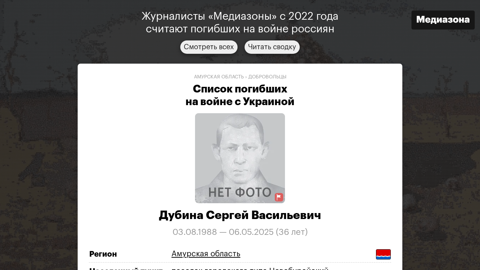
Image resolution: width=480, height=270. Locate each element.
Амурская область (219, 77)
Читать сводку (272, 47)
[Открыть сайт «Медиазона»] (443, 21)
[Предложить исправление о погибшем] (279, 197)
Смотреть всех (209, 47)
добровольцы (267, 77)
